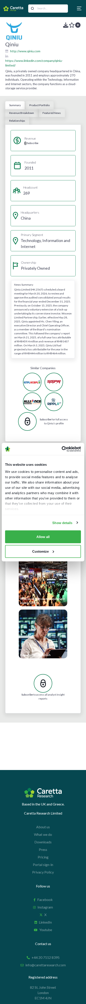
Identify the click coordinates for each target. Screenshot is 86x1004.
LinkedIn (45, 922)
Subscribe (45, 419)
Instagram (45, 907)
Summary (15, 105)
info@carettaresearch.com (45, 965)
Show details (62, 522)
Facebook (45, 899)
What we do (43, 834)
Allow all (43, 537)
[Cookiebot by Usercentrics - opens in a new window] (62, 449)
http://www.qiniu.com (25, 51)
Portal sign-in (43, 864)
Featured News (52, 113)
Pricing (43, 857)
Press (43, 849)
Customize (40, 551)
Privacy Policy (43, 872)
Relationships (17, 120)
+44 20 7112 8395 (46, 957)
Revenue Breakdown (21, 113)
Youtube (45, 930)
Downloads (43, 842)
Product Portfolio (39, 105)
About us (43, 827)
